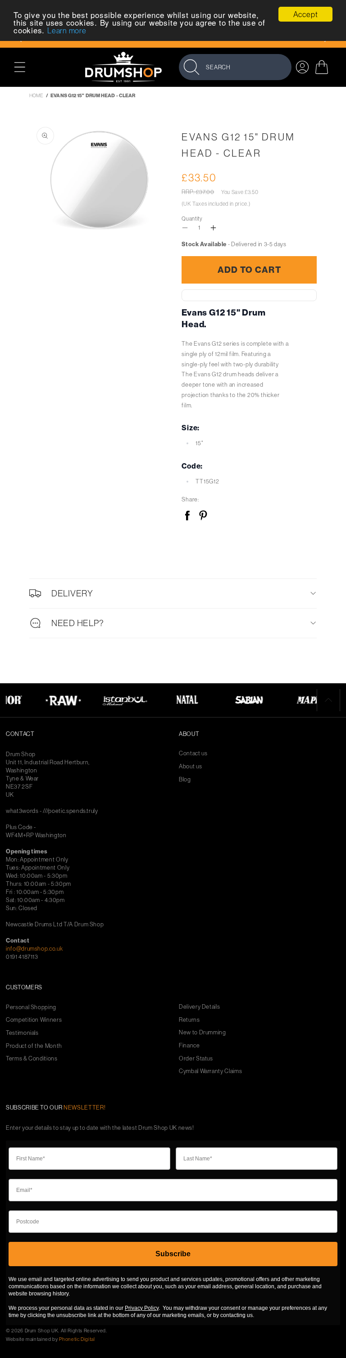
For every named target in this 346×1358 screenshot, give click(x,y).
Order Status (196, 1058)
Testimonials (22, 1032)
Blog (185, 779)
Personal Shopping (31, 1007)
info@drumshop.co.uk (34, 948)
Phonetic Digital (77, 1339)
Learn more (66, 30)
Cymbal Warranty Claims (210, 1071)
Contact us (193, 753)
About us (190, 766)
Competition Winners (34, 1019)
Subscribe (173, 1254)
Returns (189, 1019)
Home (36, 95)
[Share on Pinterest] (203, 516)
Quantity (192, 218)
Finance (189, 1045)
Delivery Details (199, 1006)
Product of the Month (34, 1045)
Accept (305, 14)
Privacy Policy (142, 1308)
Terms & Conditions (32, 1058)
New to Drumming (202, 1032)
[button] (24, 67)
